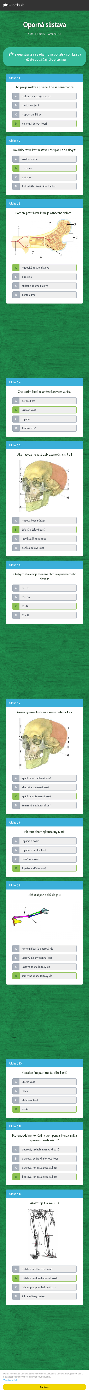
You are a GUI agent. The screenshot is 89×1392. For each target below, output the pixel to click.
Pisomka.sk (16, 5)
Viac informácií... (11, 1379)
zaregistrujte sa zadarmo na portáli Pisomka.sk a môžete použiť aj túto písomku (47, 57)
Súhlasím (44, 1386)
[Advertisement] (44, 340)
